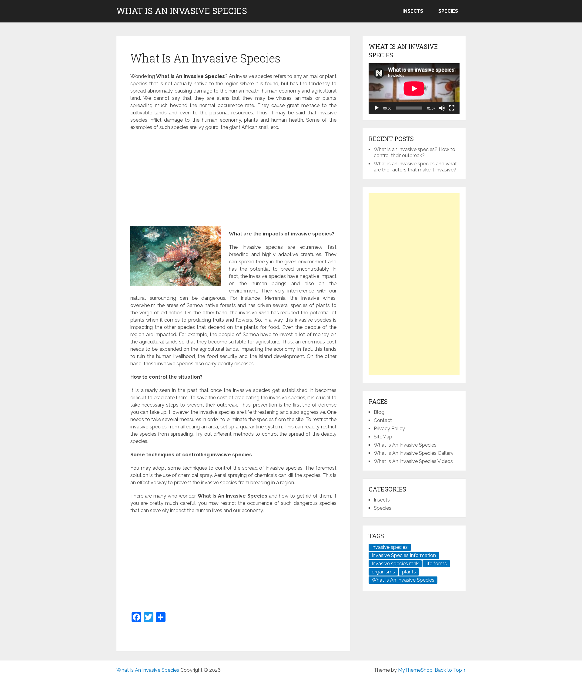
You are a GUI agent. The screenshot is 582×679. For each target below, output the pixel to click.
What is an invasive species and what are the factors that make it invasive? (415, 167)
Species (448, 11)
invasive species (390, 547)
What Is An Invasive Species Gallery (413, 453)
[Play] (376, 108)
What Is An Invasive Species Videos (413, 461)
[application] (414, 88)
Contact (383, 420)
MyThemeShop (415, 670)
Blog (379, 412)
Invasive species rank (395, 563)
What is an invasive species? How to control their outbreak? (414, 152)
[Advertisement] (233, 179)
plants (409, 572)
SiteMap (383, 437)
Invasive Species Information (404, 555)
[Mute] (442, 108)
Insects (413, 11)
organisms (383, 572)
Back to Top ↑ (450, 670)
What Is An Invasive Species (181, 11)
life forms (436, 563)
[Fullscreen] (452, 108)
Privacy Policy (389, 428)
